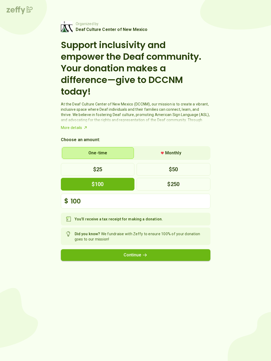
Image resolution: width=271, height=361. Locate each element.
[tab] (98, 153)
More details (71, 128)
